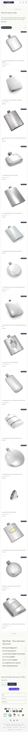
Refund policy (9, 727)
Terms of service (22, 727)
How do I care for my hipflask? (14, 660)
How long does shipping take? (14, 648)
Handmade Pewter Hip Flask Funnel (9, 512)
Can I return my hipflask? (14, 657)
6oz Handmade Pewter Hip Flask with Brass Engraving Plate (13, 550)
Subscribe (12, 684)
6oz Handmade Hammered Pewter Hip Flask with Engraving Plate (14, 138)
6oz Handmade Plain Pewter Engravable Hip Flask (12, 213)
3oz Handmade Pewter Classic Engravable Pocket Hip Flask (13, 400)
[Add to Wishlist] (25, 55)
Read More (3, 21)
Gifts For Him (6, 9)
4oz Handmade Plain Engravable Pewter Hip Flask (12, 251)
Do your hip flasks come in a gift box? (14, 663)
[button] (26, 2)
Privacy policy (15, 727)
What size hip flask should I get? (14, 666)
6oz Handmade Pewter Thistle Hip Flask (10, 362)
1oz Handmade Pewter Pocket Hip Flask (10, 175)
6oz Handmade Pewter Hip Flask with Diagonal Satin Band (13, 624)
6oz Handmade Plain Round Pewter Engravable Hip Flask (13, 287)
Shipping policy (10, 729)
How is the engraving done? (14, 651)
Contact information (18, 729)
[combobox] (14, 5)
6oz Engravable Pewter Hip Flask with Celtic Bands (12, 438)
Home (2, 9)
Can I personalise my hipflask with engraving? (14, 654)
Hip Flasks (12, 9)
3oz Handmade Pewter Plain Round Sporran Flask (12, 474)
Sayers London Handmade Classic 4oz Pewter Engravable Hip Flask (13, 61)
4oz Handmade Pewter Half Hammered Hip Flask (12, 100)
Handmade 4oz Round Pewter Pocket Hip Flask (11, 586)
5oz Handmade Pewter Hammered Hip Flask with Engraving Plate (14, 325)
